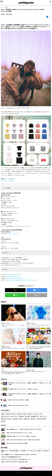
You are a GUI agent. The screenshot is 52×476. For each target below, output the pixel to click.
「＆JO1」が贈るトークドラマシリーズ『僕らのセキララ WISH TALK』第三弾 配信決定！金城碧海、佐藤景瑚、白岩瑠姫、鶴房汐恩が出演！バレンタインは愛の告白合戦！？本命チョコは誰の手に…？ (13, 372)
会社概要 (15, 472)
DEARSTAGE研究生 (42, 418)
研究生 (4, 421)
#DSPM (4, 414)
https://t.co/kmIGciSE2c (13, 233)
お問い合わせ (35, 472)
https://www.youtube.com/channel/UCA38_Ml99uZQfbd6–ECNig (21, 280)
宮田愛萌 (3, 346)
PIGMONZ (3, 323)
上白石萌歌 (10, 14)
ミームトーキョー (39, 414)
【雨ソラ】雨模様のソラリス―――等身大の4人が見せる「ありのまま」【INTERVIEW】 (18, 454)
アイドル (31, 414)
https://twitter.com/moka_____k (13, 276)
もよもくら (34, 418)
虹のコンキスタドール (12, 414)
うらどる (8, 323)
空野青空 (22, 416)
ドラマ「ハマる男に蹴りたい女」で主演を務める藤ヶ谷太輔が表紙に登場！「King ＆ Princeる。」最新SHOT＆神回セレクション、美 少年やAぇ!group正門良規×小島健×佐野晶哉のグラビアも (38, 347)
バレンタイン (15, 416)
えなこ (21, 418)
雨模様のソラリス (35, 416)
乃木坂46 (28, 323)
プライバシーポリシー (27, 472)
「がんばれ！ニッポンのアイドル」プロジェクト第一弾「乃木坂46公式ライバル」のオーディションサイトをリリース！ (38, 326)
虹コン (26, 414)
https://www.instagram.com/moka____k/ (15, 278)
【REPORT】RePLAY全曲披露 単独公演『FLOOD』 (11, 457)
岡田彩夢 (4, 418)
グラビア (10, 418)
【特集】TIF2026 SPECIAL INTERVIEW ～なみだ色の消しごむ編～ (14, 461)
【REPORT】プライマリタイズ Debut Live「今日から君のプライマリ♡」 (16, 459)
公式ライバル (34, 323)
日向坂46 (8, 346)
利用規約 (20, 472)
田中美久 (16, 418)
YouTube (20, 414)
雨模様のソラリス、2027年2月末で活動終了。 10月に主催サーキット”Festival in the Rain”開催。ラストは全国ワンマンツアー (25, 451)
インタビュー (44, 416)
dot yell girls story (6, 416)
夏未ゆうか (28, 418)
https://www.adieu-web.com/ (14, 274)
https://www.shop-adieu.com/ (8, 180)
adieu (4, 14)
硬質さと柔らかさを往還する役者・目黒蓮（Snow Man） (36, 371)
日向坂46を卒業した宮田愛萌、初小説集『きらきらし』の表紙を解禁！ (12, 349)
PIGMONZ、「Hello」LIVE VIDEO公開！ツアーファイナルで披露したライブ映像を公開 (13, 326)
